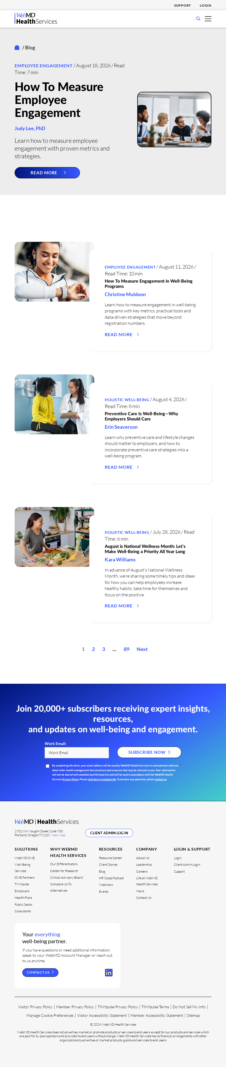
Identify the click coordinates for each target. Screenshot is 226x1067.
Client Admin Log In (109, 833)
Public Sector (24, 904)
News (140, 891)
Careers (141, 871)
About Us (142, 858)
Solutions (26, 849)
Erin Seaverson (121, 427)
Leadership (144, 864)
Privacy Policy (70, 779)
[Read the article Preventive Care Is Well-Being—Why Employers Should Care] (54, 404)
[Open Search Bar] (198, 19)
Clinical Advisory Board (66, 877)
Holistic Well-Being (127, 399)
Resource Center (110, 858)
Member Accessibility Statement (156, 1015)
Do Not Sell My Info (189, 1006)
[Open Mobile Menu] (208, 18)
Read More (44, 172)
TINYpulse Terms (155, 1006)
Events (103, 891)
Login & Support (192, 849)
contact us (160, 779)
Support (182, 5)
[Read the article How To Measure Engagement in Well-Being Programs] (54, 272)
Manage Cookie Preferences (50, 1015)
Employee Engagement (43, 65)
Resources (111, 849)
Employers (22, 891)
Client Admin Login (187, 864)
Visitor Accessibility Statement (102, 1015)
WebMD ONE (25, 858)
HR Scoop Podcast (111, 878)
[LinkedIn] (109, 973)
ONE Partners (24, 877)
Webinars (106, 885)
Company (146, 849)
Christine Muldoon (125, 294)
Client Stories (108, 864)
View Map (58, 835)
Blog (102, 871)
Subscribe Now (147, 752)
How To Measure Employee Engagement (59, 100)
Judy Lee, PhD (30, 128)
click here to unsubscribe (102, 779)
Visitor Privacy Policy (35, 1006)
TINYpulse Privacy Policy (118, 1006)
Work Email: (56, 743)
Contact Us (143, 898)
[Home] (18, 47)
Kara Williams (120, 559)
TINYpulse (22, 884)
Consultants (23, 911)
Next (142, 649)
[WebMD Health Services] (36, 22)
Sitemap (193, 1015)
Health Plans (23, 898)
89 (126, 649)
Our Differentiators (63, 864)
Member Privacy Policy (75, 1006)
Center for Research (64, 871)
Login (205, 5)
